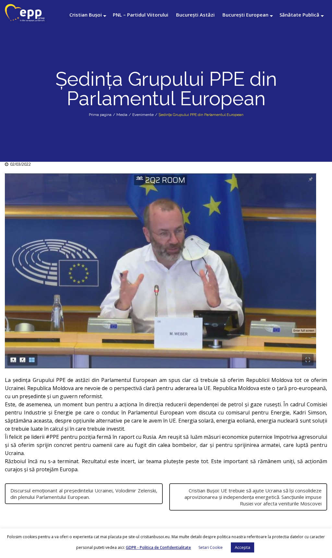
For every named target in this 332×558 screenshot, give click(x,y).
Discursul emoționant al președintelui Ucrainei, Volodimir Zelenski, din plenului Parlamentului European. (83, 493)
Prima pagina (100, 114)
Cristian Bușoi (85, 14)
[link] (309, 412)
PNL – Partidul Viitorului (140, 14)
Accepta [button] (242, 547)
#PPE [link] (52, 436)
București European (245, 14)
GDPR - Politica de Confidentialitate (158, 547)
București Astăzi (195, 14)
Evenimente (143, 114)
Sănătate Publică (299, 14)
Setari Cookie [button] (210, 547)
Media (121, 114)
